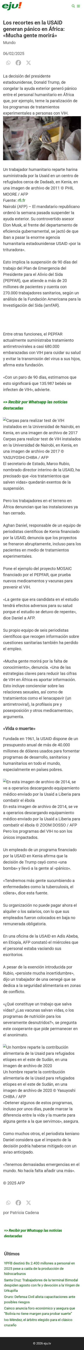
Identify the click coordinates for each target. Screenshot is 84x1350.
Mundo (9, 42)
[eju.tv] (12, 6)
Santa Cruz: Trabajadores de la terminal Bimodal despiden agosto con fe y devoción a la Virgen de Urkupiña (42, 1285)
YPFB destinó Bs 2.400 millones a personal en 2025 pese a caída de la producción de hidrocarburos (39, 1268)
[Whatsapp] (8, 62)
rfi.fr (21, 200)
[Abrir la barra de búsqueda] (73, 6)
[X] (28, 62)
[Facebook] (18, 62)
